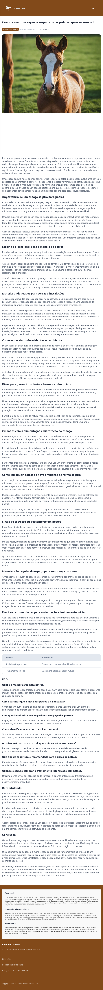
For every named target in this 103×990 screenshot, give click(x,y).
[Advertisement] (24, 136)
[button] (99, 8)
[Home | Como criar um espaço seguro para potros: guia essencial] (26, 8)
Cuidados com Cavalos (10, 29)
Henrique (46, 29)
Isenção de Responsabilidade (15, 970)
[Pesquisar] (93, 8)
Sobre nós (6, 959)
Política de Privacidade (12, 964)
